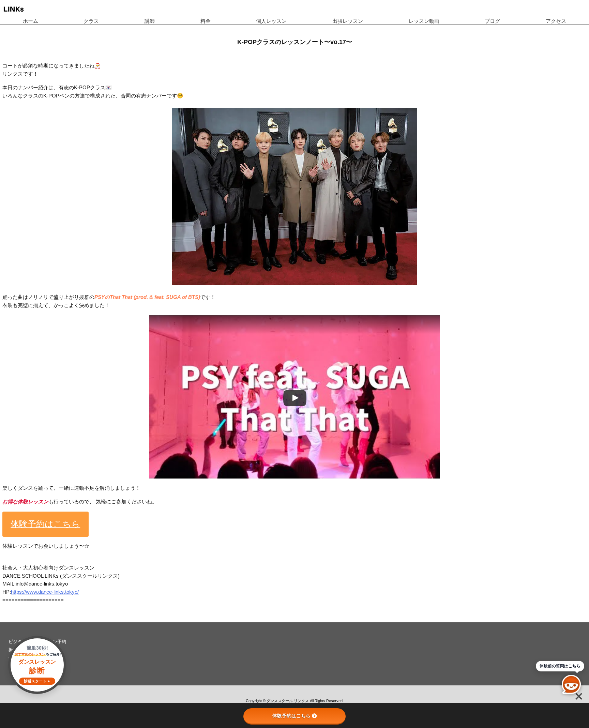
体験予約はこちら (291, 716)
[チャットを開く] (571, 684)
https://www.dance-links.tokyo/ (45, 592)
